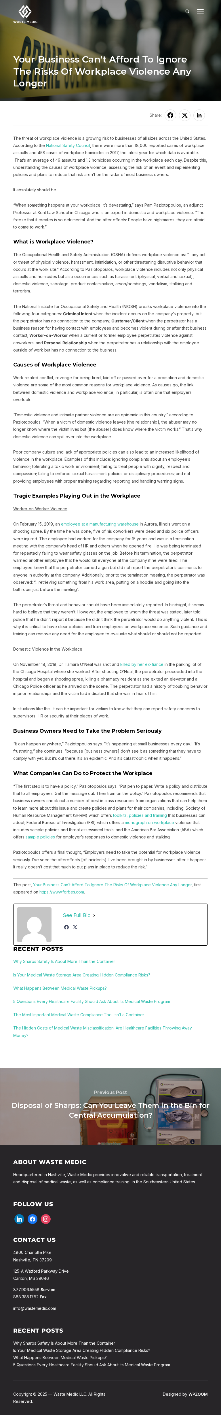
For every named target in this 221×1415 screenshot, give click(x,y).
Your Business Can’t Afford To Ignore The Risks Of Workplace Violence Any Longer (112, 884)
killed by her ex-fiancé (141, 664)
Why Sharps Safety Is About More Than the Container (64, 1343)
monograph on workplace (149, 822)
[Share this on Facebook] (170, 115)
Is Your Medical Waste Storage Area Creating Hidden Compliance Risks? (81, 1350)
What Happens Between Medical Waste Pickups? (60, 1357)
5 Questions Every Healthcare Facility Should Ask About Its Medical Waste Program (91, 1364)
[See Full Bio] (94, 915)
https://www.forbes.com (61, 891)
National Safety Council (68, 145)
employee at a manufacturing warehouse (100, 524)
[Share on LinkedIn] (199, 115)
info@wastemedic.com (34, 1308)
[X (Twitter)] (75, 927)
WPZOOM (198, 1394)
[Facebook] (66, 927)
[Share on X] (184, 115)
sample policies (40, 836)
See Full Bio (77, 915)
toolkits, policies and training (140, 815)
